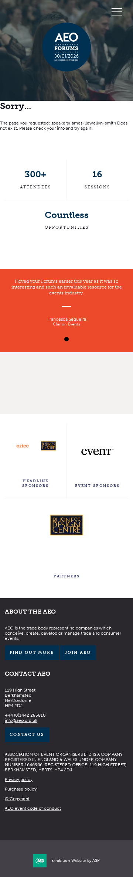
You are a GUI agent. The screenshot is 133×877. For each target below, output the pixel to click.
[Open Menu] (116, 11)
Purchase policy (21, 789)
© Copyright (17, 798)
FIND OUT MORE (32, 652)
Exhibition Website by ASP (75, 860)
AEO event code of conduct (33, 808)
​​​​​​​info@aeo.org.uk (21, 720)
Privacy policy (19, 779)
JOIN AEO (78, 652)
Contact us (27, 734)
